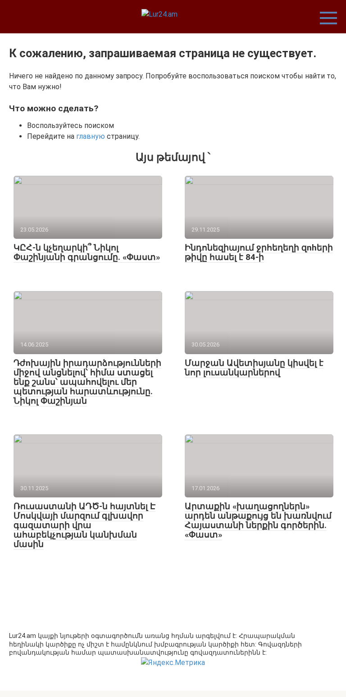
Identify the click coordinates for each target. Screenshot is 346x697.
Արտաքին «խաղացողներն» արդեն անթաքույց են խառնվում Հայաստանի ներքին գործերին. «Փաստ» (258, 520)
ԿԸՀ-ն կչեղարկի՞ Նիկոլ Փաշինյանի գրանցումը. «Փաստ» (87, 252)
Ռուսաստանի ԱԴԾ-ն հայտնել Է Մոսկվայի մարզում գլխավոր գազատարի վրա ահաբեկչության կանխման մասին (84, 525)
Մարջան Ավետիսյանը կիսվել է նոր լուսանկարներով (254, 368)
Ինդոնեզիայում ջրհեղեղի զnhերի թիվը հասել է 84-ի (259, 252)
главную (90, 136)
